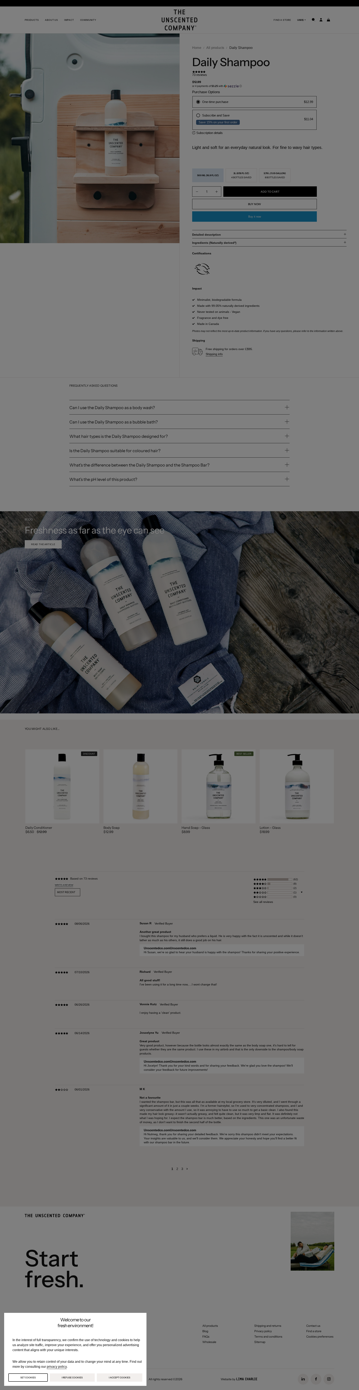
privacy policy (57, 1366)
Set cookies (28, 1377)
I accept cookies (119, 1377)
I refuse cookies (72, 1377)
